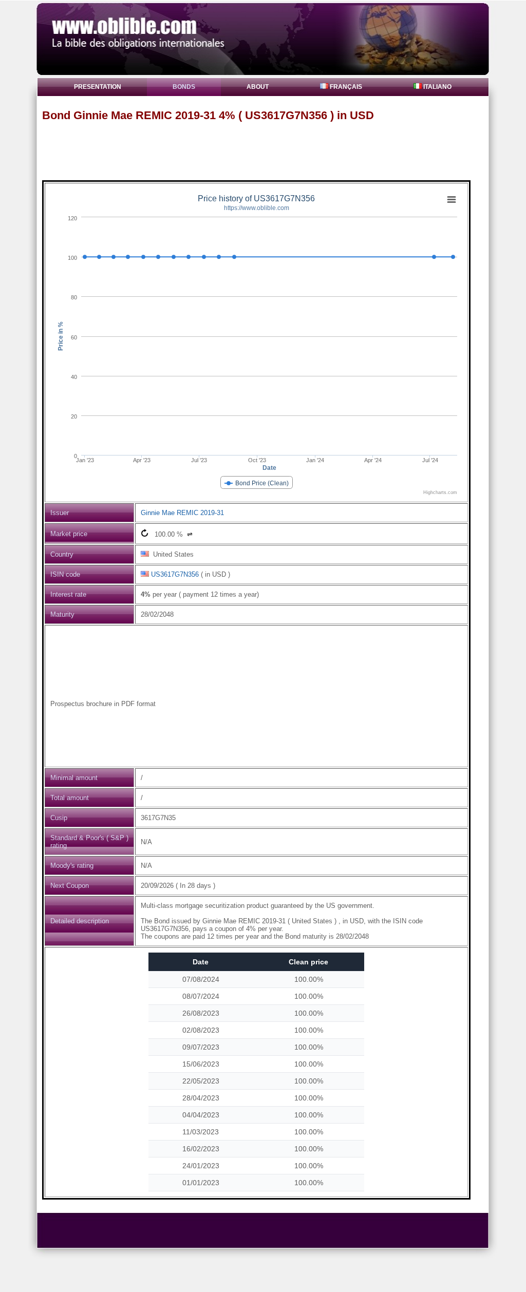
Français (345, 86)
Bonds (184, 86)
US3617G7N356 (175, 574)
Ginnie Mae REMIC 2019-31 (182, 513)
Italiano (437, 86)
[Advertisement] (268, 150)
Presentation (97, 86)
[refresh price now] (144, 533)
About (258, 86)
